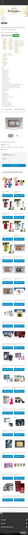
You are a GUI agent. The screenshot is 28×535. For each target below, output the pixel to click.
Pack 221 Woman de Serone (18, 213)
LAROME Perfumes (5, 81)
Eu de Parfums (5, 74)
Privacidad (5, 63)
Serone (16, 51)
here (12, 533)
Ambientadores (5, 95)
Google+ (16, 147)
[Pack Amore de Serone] (8, 226)
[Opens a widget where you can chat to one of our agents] (23, 532)
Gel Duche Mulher (5, 90)
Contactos (5, 55)
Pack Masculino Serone (18, 474)
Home (3, 69)
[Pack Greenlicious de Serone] (11, 136)
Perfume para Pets (5, 101)
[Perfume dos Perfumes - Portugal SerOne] (14, 10)
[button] (10, 38)
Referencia (3, 144)
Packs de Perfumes (5, 83)
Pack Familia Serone (5, 191)
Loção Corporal (5, 93)
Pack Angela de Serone (17, 235)
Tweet (4, 147)
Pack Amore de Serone (6, 235)
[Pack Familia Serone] (8, 182)
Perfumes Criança (5, 94)
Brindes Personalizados (6, 104)
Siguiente (21, 136)
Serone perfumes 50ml (11, 43)
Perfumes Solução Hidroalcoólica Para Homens (11, 86)
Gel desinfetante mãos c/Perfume (8, 106)
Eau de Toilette (5, 76)
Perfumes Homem (5, 77)
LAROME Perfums (5, 73)
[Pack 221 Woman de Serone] (20, 204)
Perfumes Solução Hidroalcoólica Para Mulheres (11, 85)
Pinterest (22, 147)
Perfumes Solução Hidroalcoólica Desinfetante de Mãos (12, 84)
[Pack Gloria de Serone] (8, 204)
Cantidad (4, 158)
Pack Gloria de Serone (6, 213)
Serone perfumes (5, 72)
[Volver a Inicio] (2, 109)
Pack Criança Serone (17, 191)
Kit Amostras (17, 52)
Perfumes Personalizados (7, 102)
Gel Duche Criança (5, 99)
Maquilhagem (4, 100)
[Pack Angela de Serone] (20, 226)
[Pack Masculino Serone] (20, 465)
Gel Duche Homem (5, 88)
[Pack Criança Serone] (20, 182)
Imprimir (4, 149)
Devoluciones (5, 53)
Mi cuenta (3, 523)
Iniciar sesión (3, 4)
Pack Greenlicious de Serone (7, 256)
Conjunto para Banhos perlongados (19, 300)
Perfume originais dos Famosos (8, 97)
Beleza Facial (4, 91)
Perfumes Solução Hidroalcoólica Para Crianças (11, 87)
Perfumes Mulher (5, 70)
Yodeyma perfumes (5, 71)
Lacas (3, 92)
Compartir (9, 147)
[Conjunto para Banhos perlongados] (20, 291)
